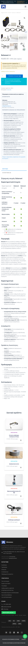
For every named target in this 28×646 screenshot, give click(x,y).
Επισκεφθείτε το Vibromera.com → (21, 2)
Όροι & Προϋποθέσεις (6, 595)
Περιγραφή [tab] (5, 168)
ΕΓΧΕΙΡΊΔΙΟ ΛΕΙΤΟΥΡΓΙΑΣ (7, 590)
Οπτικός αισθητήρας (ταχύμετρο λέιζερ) (14, 436)
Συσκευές (14, 12)
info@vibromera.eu (6, 106)
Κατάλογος (4, 565)
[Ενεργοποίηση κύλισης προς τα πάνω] (25, 643)
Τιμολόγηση (4, 567)
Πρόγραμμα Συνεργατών (7, 574)
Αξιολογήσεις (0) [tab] (6, 172)
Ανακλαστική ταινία (14, 464)
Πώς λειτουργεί (5, 581)
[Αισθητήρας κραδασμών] (14, 508)
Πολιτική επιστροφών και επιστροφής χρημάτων (14, 643)
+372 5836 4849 (7, 604)
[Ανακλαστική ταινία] (14, 452)
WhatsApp (5, 609)
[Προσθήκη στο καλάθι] (21, 440)
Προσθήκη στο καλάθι (13, 76)
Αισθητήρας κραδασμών (14, 520)
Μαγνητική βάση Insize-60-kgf (14, 491)
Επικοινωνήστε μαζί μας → (9, 612)
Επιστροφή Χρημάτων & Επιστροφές (10, 592)
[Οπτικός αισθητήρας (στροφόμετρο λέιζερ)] (14, 424)
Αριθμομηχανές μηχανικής (7, 588)
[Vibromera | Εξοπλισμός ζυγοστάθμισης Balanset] (4, 6)
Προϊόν (9, 12)
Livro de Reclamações (6, 597)
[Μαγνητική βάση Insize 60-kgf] (14, 480)
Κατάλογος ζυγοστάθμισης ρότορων (10, 639)
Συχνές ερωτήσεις (5, 583)
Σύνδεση (24, 639)
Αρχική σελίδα (4, 12)
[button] (24, 18)
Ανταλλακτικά (14, 432)
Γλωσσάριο (4, 585)
